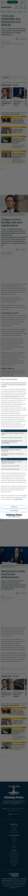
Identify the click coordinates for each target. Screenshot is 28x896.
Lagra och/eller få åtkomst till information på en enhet (12, 434)
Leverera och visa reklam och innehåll (10, 466)
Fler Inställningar (14, 510)
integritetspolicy (18, 499)
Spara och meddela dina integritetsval (10, 469)
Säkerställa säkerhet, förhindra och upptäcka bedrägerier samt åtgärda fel (11, 462)
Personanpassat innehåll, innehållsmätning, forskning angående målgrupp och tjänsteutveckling (11, 442)
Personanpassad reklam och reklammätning (11, 437)
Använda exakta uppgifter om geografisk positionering (10, 450)
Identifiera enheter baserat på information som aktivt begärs (12, 454)
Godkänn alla (14, 506)
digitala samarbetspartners (12, 396)
